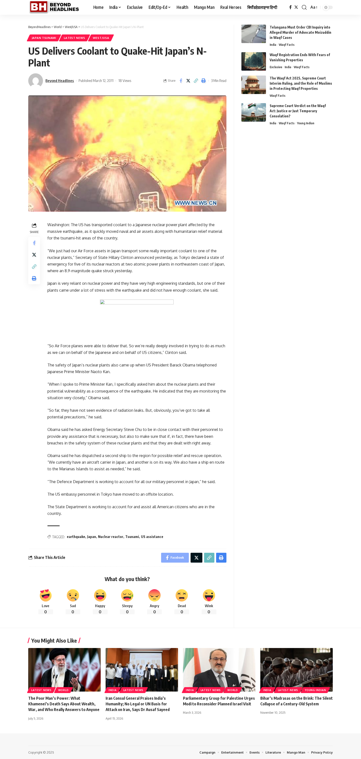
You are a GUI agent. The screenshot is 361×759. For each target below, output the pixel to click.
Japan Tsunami (44, 38)
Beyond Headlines (59, 80)
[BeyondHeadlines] (56, 7)
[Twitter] (296, 7)
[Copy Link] (196, 81)
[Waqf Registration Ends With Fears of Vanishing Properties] (253, 61)
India (273, 45)
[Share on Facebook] (180, 81)
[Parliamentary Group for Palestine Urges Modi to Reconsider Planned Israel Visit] (219, 670)
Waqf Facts (286, 45)
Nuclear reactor (110, 537)
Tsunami (132, 537)
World (63, 690)
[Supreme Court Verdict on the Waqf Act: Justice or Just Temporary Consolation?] (253, 112)
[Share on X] (188, 81)
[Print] (203, 81)
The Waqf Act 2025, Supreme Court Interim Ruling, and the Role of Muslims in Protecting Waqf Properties (301, 83)
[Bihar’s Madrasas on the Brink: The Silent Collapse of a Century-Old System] (296, 670)
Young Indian (305, 123)
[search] (304, 7)
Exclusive (276, 67)
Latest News (74, 38)
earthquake (76, 537)
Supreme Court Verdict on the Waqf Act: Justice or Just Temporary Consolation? (298, 111)
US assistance (152, 537)
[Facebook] (290, 7)
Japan (91, 537)
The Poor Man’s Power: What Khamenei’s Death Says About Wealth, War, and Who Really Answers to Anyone (63, 704)
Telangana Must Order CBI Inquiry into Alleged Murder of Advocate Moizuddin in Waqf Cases (300, 32)
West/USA (101, 38)
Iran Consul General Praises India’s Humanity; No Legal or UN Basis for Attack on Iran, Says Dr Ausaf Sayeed (138, 704)
